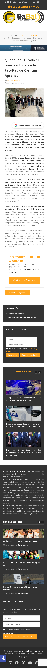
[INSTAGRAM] (10, 663)
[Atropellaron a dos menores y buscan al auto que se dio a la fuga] (23, 387)
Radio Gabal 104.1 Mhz (28, 651)
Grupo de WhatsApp (25, 280)
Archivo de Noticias (16, 314)
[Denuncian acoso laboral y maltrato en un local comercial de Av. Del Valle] (23, 413)
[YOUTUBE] (30, 663)
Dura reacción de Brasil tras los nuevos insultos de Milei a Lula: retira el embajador (23, 452)
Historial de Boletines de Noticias (22, 317)
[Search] (19, 28)
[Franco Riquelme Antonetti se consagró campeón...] (23, 579)
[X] (23, 663)
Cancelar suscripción (30, 355)
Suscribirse (12, 355)
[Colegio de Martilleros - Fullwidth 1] (23, 48)
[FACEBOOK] (17, 663)
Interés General (13, 80)
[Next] (39, 372)
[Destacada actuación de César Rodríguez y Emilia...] (23, 554)
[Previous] (36, 372)
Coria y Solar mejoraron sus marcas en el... (22, 541)
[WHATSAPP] (37, 663)
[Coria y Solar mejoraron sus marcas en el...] (23, 533)
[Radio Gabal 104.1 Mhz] (23, 17)
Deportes (24, 545)
